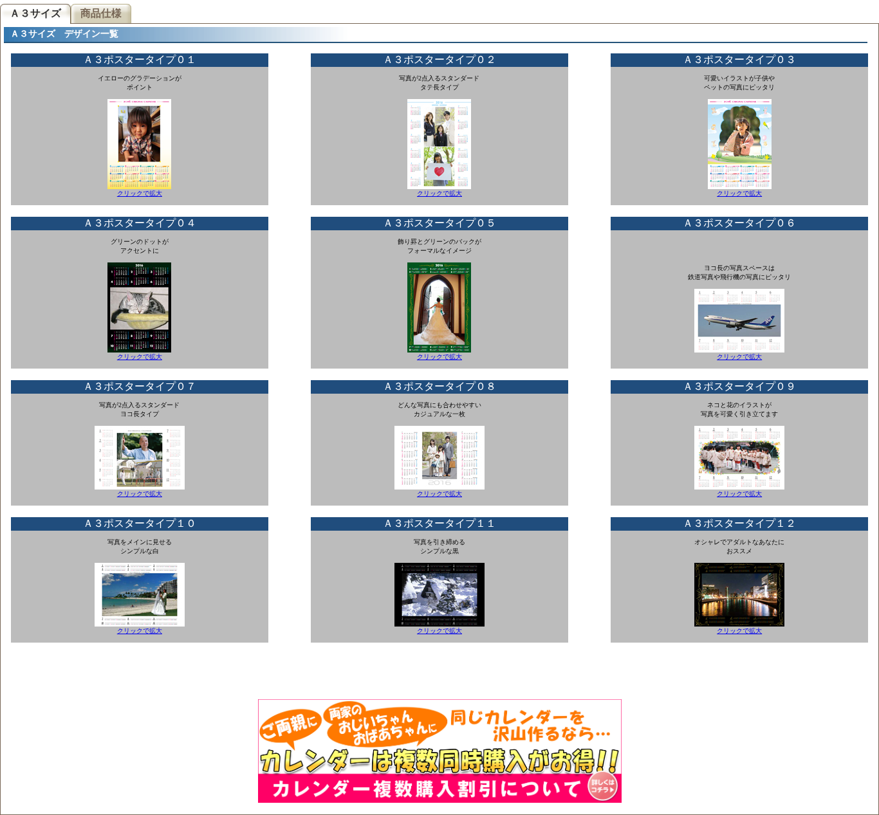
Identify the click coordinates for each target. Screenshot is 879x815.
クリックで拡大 (139, 193)
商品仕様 (101, 13)
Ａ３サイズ (33, 13)
